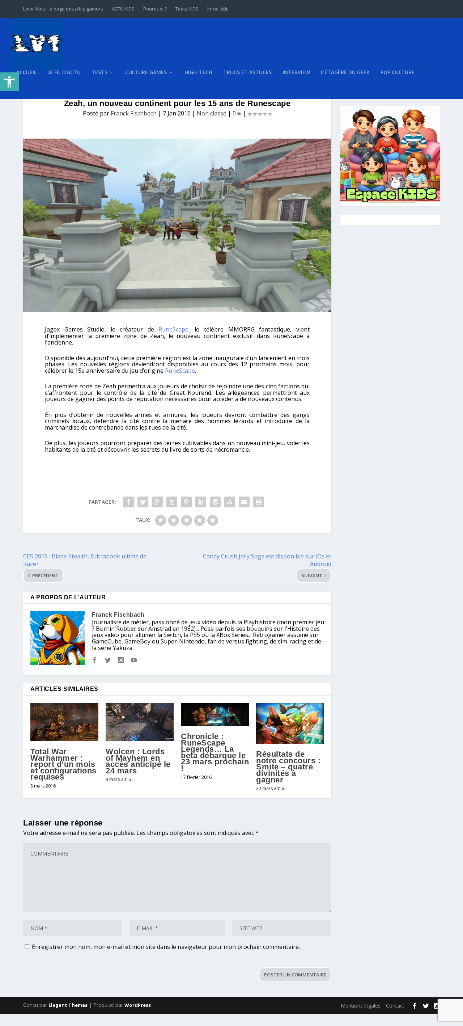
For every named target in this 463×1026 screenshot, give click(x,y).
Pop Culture (398, 72)
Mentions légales (361, 1005)
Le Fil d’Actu (64, 72)
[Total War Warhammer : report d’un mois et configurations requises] (64, 722)
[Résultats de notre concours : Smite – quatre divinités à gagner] (290, 723)
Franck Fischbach (134, 113)
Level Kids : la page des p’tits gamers (63, 8)
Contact (395, 1005)
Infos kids (218, 8)
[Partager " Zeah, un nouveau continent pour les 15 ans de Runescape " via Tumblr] (172, 502)
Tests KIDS (187, 8)
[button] (9, 81)
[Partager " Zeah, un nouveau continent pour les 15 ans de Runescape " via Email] (244, 502)
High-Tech (198, 72)
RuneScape (173, 329)
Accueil (26, 72)
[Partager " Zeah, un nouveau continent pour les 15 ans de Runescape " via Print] (258, 502)
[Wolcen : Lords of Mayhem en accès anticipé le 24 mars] (140, 722)
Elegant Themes (68, 1005)
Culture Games (146, 72)
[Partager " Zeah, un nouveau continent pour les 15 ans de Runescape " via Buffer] (215, 502)
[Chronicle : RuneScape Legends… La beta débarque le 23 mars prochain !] (215, 714)
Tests (99, 72)
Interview (296, 72)
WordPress (137, 1005)
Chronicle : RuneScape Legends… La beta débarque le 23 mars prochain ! (215, 752)
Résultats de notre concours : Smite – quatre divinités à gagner (288, 767)
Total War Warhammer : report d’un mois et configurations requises (63, 764)
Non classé (211, 113)
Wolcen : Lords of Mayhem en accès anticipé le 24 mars (138, 761)
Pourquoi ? (155, 8)
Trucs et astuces (247, 72)
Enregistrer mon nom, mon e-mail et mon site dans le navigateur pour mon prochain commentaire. (166, 947)
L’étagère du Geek (345, 72)
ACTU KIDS (123, 8)
